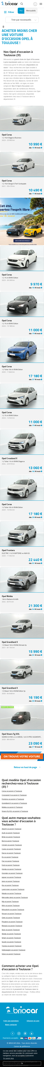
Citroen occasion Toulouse (12, 845)
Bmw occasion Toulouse (11, 837)
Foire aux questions (11, 1021)
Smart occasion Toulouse (11, 938)
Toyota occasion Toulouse (11, 946)
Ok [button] (22, 1063)
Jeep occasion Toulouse (11, 881)
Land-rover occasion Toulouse (13, 889)
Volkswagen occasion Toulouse (13, 950)
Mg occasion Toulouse (10, 901)
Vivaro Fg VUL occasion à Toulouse (15, 811)
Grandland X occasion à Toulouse (14, 803)
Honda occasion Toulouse (11, 869)
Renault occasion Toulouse (12, 926)
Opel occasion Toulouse (11, 917)
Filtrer (11, 12)
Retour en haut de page (25, 767)
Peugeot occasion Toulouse (12, 921)
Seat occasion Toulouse (11, 930)
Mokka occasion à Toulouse (12, 807)
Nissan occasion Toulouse (11, 913)
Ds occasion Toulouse (10, 857)
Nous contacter (11, 1025)
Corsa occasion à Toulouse (12, 791)
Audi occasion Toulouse (11, 833)
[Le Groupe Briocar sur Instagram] (19, 1033)
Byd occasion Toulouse (10, 841)
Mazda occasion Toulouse (11, 893)
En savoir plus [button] (8, 1058)
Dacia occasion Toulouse (11, 853)
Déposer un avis (33, 1021)
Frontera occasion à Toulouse (13, 799)
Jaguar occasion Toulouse (11, 877)
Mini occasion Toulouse (11, 905)
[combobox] (22, 20)
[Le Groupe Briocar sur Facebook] (12, 1033)
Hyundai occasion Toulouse (12, 873)
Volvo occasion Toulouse (11, 954)
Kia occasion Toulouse (10, 885)
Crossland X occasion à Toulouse (14, 795)
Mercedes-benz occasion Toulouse (15, 897)
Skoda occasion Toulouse (11, 934)
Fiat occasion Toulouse (10, 861)
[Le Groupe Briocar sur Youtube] (31, 1033)
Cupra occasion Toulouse (11, 849)
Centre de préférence (22, 1046)
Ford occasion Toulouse (11, 865)
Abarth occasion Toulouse (11, 829)
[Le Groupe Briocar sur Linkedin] (25, 1033)
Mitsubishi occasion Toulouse (13, 909)
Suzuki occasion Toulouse (11, 942)
